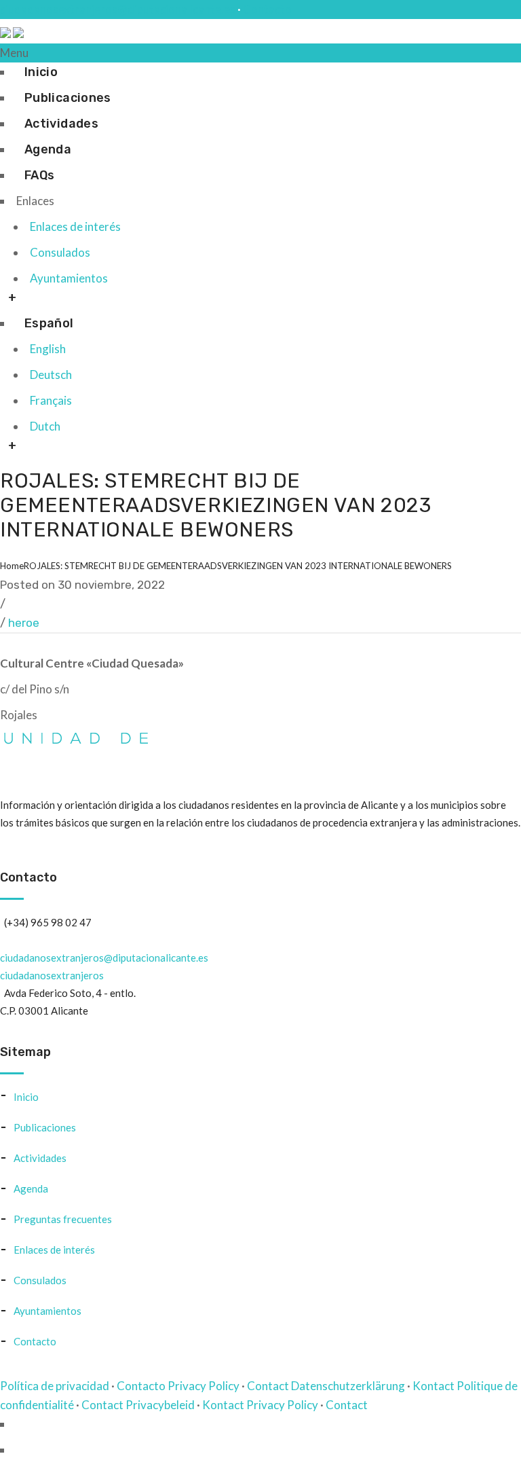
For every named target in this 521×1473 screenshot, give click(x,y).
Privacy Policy (203, 1386)
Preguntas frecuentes (63, 1219)
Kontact (433, 1386)
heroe (23, 623)
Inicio (41, 72)
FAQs (39, 175)
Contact (268, 1386)
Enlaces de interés (75, 226)
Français (51, 400)
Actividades (61, 123)
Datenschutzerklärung (348, 1386)
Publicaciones (67, 97)
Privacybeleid (160, 1405)
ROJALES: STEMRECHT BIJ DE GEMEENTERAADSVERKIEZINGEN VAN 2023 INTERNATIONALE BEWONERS (238, 565)
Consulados (60, 252)
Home (12, 565)
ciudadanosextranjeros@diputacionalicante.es (117, 9)
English (48, 349)
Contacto (267, 9)
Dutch (45, 426)
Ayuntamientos (69, 278)
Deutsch (51, 374)
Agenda (47, 149)
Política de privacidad (54, 1386)
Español (49, 323)
